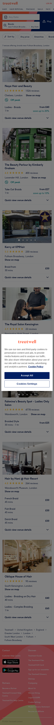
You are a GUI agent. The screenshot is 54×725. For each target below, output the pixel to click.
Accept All (27, 375)
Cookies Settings (27, 384)
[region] (27, 362)
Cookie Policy (35, 366)
